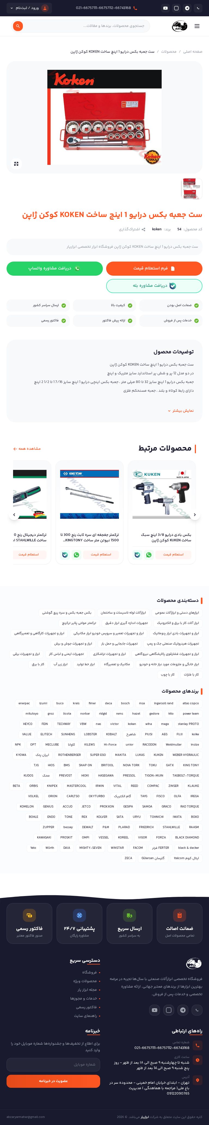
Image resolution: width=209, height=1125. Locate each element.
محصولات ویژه (85, 981)
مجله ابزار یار (87, 990)
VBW (83, 724)
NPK (18, 744)
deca (108, 703)
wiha (148, 724)
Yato (33, 848)
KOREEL (123, 837)
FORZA (161, 837)
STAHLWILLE (171, 827)
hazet (136, 714)
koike (195, 734)
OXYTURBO (97, 796)
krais (76, 703)
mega (165, 724)
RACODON (149, 744)
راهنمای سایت (85, 1016)
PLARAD (124, 827)
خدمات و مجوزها (83, 998)
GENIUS (48, 806)
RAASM (194, 827)
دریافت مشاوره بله (150, 285)
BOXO (195, 817)
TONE (68, 817)
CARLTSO (73, 796)
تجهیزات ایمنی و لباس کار (66, 654)
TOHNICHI (157, 817)
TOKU (153, 765)
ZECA (128, 858)
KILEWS (89, 744)
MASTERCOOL (76, 786)
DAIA (66, 848)
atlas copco (191, 703)
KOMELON (27, 806)
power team (191, 714)
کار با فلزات (191, 674)
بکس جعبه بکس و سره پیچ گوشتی (66, 612)
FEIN (45, 724)
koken (132, 724)
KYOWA (21, 755)
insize (195, 744)
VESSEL (104, 837)
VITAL (117, 786)
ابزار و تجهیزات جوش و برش (73, 643)
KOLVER (102, 817)
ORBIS (33, 786)
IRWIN (100, 786)
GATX (170, 765)
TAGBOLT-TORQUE (186, 775)
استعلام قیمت (173, 554)
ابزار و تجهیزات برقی (26, 654)
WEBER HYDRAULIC (186, 755)
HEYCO (27, 724)
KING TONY (191, 765)
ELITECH (46, 734)
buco (60, 703)
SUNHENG (68, 734)
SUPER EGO (98, 755)
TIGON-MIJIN (154, 775)
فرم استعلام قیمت (150, 268)
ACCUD (67, 806)
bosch (125, 703)
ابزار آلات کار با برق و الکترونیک (178, 623)
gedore (154, 714)
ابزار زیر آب (60, 664)
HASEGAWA (106, 775)
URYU (137, 817)
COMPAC (153, 786)
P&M (106, 827)
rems (119, 714)
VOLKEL (33, 796)
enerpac (24, 703)
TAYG (143, 796)
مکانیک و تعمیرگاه (117, 664)
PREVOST (65, 775)
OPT (33, 744)
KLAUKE (193, 786)
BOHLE (33, 817)
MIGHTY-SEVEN (90, 848)
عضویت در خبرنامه (53, 1081)
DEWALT (87, 827)
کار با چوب (168, 674)
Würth (49, 848)
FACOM (138, 848)
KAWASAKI (44, 837)
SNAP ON (85, 765)
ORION (52, 796)
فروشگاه (89, 972)
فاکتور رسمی (86, 1007)
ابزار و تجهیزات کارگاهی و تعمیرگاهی (39, 633)
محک (46, 775)
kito (171, 714)
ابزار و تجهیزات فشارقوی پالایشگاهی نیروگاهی (167, 654)
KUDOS (28, 775)
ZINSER (173, 786)
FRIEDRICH (146, 827)
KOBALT (111, 734)
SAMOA (147, 806)
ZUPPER (48, 827)
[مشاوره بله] (137, 555)
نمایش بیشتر (183, 411)
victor (114, 724)
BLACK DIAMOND (187, 837)
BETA (16, 786)
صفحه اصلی (192, 52)
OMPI (85, 837)
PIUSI (148, 734)
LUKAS (140, 755)
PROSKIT (66, 837)
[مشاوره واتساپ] (149, 555)
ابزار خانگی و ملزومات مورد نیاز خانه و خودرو (169, 664)
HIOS (51, 765)
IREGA (194, 796)
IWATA (177, 817)
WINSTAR (117, 848)
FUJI (180, 734)
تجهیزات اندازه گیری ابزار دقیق (126, 623)
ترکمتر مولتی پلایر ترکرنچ (79, 623)
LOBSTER (90, 734)
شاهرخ (131, 734)
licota (67, 714)
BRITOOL (107, 765)
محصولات (169, 52)
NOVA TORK (131, 765)
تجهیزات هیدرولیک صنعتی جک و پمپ (173, 643)
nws (98, 724)
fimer (92, 703)
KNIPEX (52, 786)
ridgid (103, 714)
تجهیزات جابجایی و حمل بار (119, 643)
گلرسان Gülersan (153, 858)
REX (84, 817)
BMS (67, 765)
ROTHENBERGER (69, 755)
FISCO (160, 796)
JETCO (86, 806)
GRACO (166, 806)
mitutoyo (32, 714)
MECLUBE (52, 744)
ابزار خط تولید (86, 664)
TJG (36, 765)
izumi (43, 703)
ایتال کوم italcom (186, 858)
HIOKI (85, 775)
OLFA (177, 796)
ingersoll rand (163, 703)
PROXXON (107, 806)
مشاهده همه (30, 449)
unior (129, 744)
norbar (85, 714)
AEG (164, 734)
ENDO (51, 817)
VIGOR (142, 837)
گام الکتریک (122, 796)
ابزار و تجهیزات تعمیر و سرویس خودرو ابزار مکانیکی (108, 633)
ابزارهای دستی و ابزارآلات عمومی (177, 612)
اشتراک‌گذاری (129, 229)
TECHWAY (63, 724)
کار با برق (38, 664)
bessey (68, 827)
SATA (120, 817)
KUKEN (158, 755)
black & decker (188, 848)
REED (134, 786)
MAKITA (120, 755)
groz (51, 714)
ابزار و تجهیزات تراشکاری (109, 654)
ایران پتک (42, 755)
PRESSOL (129, 775)
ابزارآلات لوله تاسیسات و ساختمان (123, 612)
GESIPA (128, 806)
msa (142, 703)
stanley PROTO (188, 724)
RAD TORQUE (189, 806)
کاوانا (71, 744)
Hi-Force (110, 744)
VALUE (26, 734)
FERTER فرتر (160, 848)
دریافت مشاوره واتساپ (49, 268)
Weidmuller (174, 744)
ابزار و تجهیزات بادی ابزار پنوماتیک (176, 633)
